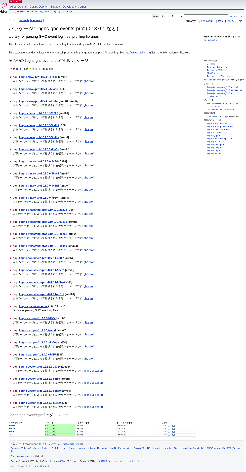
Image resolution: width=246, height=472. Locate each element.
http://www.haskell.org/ (138, 52)
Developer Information (217, 67)
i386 (11, 435)
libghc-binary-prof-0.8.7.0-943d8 (39, 185)
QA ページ (233, 103)
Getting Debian (39, 6)
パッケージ (16, 11)
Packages (16, 1)
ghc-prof (88, 81)
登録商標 (103, 461)
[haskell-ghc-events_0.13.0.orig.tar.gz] (224, 90)
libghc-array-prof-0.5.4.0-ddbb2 (38, 101)
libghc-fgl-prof (213, 135)
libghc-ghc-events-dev (33, 306)
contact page (24, 456)
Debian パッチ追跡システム (219, 76)
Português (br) (124, 448)
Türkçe (177, 448)
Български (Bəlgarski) (21, 448)
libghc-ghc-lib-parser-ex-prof (220, 126)
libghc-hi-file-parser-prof (218, 129)
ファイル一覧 (168, 426)
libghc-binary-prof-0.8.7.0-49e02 (39, 173)
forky (231, 21)
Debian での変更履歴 (216, 70)
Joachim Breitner (215, 109)
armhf (11, 432)
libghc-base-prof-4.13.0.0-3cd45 (39, 125)
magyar (82, 448)
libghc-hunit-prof (214, 154)
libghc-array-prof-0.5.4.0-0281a (38, 77)
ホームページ (213, 116)
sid (240, 21)
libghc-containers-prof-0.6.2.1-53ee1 (42, 270)
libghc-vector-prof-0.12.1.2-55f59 (39, 378)
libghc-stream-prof (215, 144)
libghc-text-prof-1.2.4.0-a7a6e (37, 342)
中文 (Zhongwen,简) (216, 448)
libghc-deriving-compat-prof (219, 138)
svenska (168, 448)
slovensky (156, 448)
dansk (36, 448)
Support (55, 6)
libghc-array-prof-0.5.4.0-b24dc (38, 89)
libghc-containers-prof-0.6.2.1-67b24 (42, 282)
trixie (221, 21)
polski (113, 448)
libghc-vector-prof (94, 370)
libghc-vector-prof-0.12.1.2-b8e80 (40, 402)
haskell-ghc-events (30, 20)
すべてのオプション (236, 16)
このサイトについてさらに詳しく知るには (132, 461)
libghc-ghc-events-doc (217, 123)
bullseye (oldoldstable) (32, 11)
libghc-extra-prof (214, 132)
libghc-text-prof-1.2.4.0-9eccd (37, 330)
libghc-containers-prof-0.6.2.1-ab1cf (41, 294)
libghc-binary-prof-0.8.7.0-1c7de (39, 161)
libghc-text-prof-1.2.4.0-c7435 (37, 354)
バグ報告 (211, 64)
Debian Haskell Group (217, 103)
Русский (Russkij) (142, 448)
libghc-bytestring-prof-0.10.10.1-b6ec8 (43, 233)
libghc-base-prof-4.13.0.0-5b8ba (39, 137)
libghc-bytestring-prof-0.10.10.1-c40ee (43, 246)
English (55, 448)
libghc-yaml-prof (214, 147)
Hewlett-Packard (41, 466)
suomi (63, 448)
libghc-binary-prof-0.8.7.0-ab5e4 (39, 197)
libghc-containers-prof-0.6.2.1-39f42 (41, 258)
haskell (48, 11)
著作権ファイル (214, 73)
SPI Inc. (44, 461)
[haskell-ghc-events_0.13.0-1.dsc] (222, 87)
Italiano (91, 448)
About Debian (18, 6)
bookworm (207, 21)
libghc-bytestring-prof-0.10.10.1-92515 (43, 221)
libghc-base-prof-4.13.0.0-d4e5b (39, 149)
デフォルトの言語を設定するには (67, 444)
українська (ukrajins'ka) (193, 448)
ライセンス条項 (56, 461)
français (72, 448)
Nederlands (102, 448)
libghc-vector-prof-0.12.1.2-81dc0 (40, 390)
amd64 (12, 426)
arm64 (12, 429)
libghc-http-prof (214, 151)
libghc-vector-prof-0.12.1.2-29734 (40, 366)
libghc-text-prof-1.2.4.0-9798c (37, 318)
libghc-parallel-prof (215, 141)
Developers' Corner (74, 6)
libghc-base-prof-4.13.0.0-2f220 (38, 113)
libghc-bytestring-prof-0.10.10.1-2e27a (43, 209)
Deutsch (45, 448)
